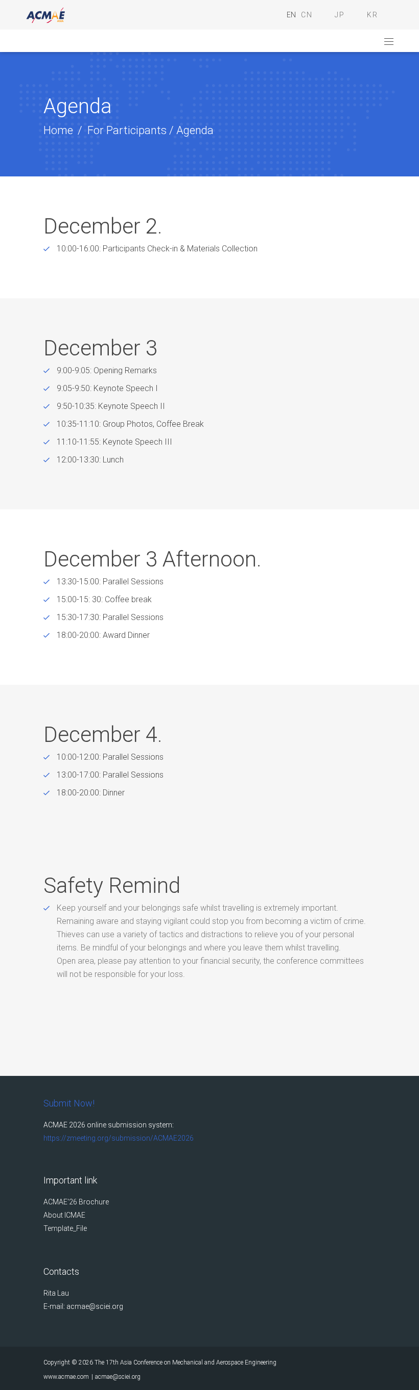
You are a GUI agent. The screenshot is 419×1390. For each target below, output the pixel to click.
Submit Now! (69, 1103)
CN (307, 15)
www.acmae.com (66, 1376)
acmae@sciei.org (118, 1376)
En (291, 15)
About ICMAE (64, 1215)
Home (58, 130)
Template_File (65, 1228)
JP (340, 15)
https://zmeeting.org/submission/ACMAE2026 (118, 1138)
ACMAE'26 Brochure (76, 1202)
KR (372, 15)
